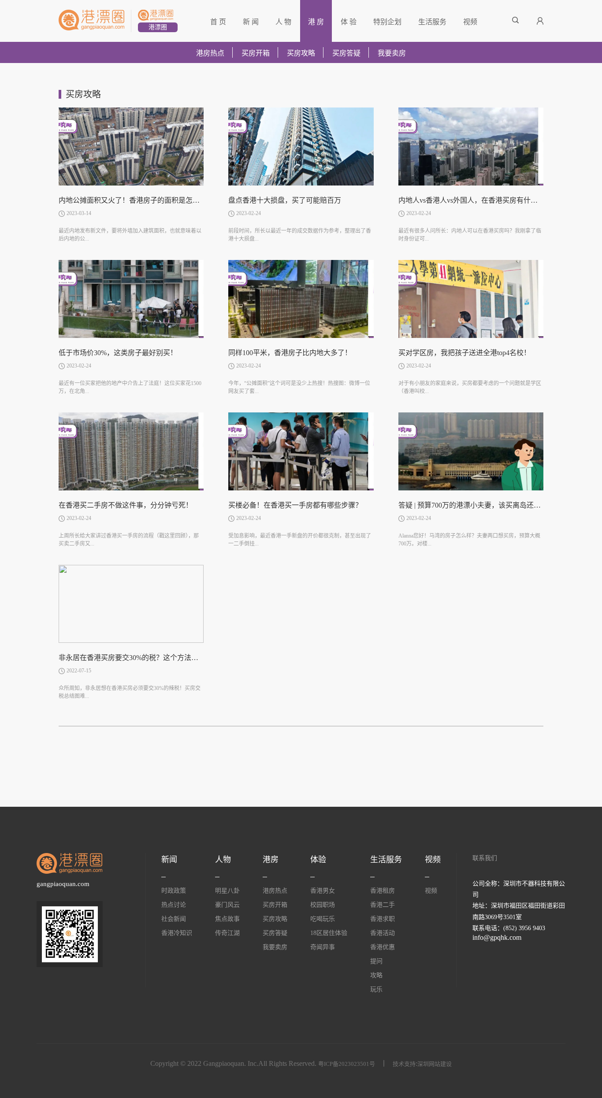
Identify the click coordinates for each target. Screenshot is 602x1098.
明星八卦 (227, 890)
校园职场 (322, 904)
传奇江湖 (227, 933)
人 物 (283, 22)
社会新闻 (173, 919)
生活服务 (432, 22)
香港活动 (382, 933)
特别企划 (387, 22)
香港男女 (322, 890)
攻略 (376, 975)
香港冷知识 (176, 933)
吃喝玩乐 (322, 919)
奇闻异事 (322, 947)
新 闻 (251, 22)
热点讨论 (173, 904)
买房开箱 (256, 53)
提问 (376, 961)
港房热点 (210, 53)
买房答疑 (346, 53)
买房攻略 (301, 53)
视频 (470, 22)
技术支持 (404, 1064)
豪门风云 (227, 904)
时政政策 (173, 890)
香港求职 (382, 919)
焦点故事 (227, 919)
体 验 (349, 22)
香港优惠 (382, 947)
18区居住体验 (328, 933)
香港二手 (382, 904)
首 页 (218, 22)
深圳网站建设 (434, 1064)
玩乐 (376, 989)
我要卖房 (392, 53)
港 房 (316, 22)
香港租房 (382, 890)
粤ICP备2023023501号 (346, 1064)
